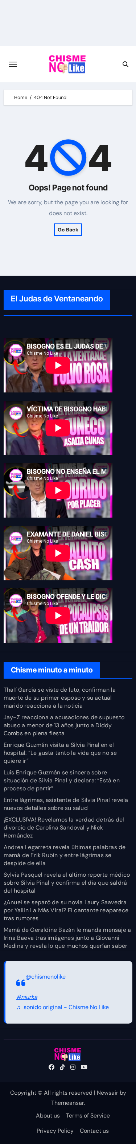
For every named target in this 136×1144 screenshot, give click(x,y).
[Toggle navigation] (13, 64)
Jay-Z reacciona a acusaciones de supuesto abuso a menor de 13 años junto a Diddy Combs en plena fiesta (64, 725)
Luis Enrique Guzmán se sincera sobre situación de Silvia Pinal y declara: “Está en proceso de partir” (62, 780)
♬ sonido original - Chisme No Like (62, 1007)
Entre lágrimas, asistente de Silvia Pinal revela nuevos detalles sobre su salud (66, 804)
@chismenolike (45, 976)
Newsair (107, 1092)
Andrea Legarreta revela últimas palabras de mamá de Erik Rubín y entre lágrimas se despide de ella (65, 855)
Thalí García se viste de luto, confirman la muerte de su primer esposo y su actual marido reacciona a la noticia (60, 697)
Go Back (68, 229)
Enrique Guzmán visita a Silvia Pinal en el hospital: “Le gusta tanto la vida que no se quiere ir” (60, 753)
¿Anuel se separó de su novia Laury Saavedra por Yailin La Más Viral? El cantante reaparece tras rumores (66, 910)
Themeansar (67, 1103)
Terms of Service (88, 1115)
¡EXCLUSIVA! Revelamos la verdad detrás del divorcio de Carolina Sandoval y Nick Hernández (64, 827)
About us (48, 1115)
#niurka (26, 997)
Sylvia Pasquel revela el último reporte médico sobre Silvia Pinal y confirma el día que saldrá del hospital (67, 882)
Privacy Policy (55, 1131)
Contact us (94, 1131)
